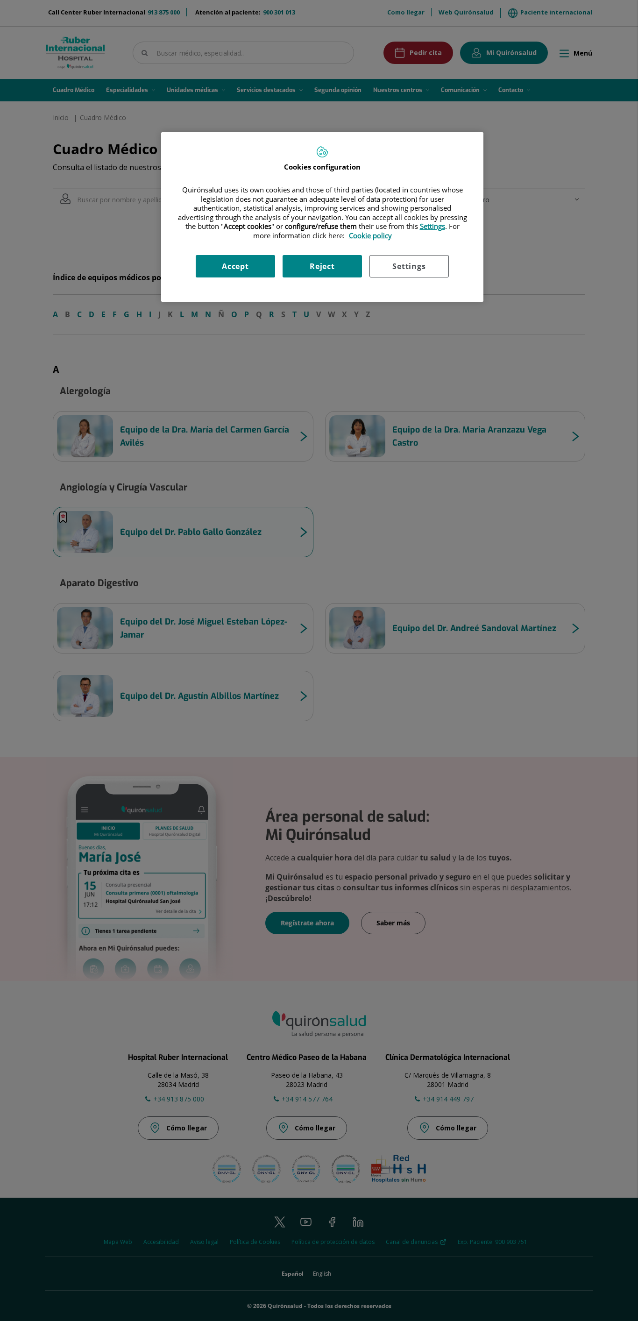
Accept (235, 266)
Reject (322, 266)
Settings (408, 266)
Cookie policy (370, 235)
